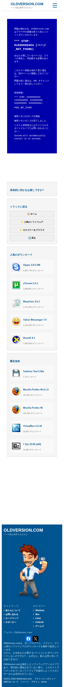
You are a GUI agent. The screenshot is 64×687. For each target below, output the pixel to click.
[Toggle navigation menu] (55, 5)
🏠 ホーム (32, 214)
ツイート (25, 682)
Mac (37, 614)
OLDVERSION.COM (27, 4)
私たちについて (13, 610)
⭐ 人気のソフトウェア (32, 222)
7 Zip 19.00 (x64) (32, 444)
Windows (39, 610)
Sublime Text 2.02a (33, 371)
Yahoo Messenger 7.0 (35, 319)
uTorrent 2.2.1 (30, 283)
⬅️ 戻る (32, 238)
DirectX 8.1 (29, 338)
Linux (38, 618)
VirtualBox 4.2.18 (32, 426)
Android (39, 622)
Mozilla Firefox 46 (33, 407)
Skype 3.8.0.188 (31, 265)
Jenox (44, 682)
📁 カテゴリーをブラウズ (32, 230)
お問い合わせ (12, 614)
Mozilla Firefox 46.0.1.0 (36, 389)
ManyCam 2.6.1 (31, 301)
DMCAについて (11, 682)
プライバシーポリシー (45, 679)
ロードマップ (12, 618)
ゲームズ (39, 626)
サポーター (11, 622)
